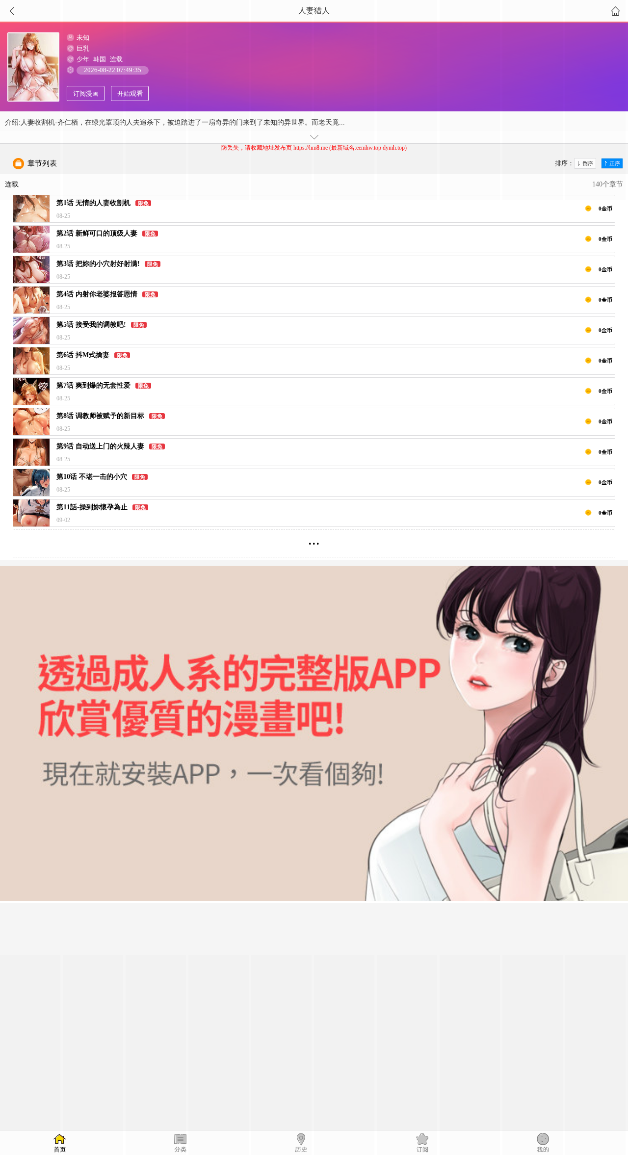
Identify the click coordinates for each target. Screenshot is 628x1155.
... (314, 539)
